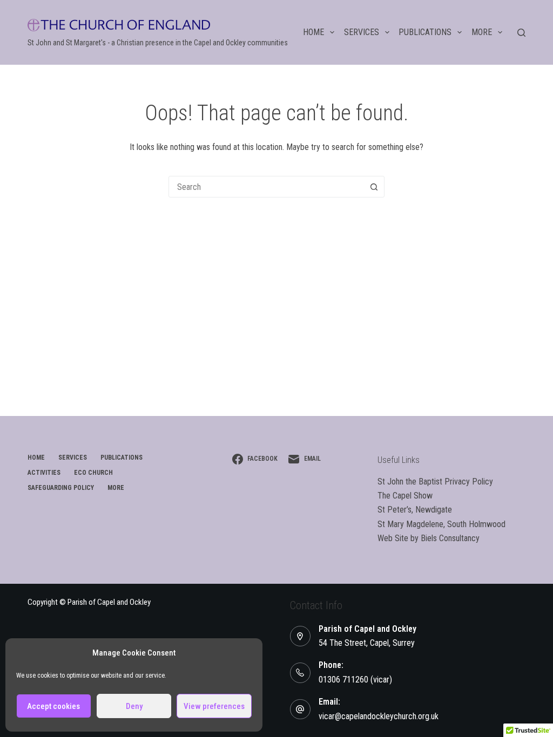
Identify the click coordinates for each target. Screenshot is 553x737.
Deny (134, 706)
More (481, 32)
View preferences (214, 706)
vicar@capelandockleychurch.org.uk (379, 716)
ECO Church (93, 472)
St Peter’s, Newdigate (414, 509)
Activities (44, 472)
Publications (425, 32)
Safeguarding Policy (61, 488)
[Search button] (373, 186)
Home (313, 32)
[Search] (521, 33)
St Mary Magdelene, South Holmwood (441, 524)
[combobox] (266, 186)
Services (361, 32)
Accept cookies (53, 706)
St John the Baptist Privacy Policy (435, 481)
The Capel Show (405, 495)
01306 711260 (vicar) (355, 679)
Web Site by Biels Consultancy (428, 538)
